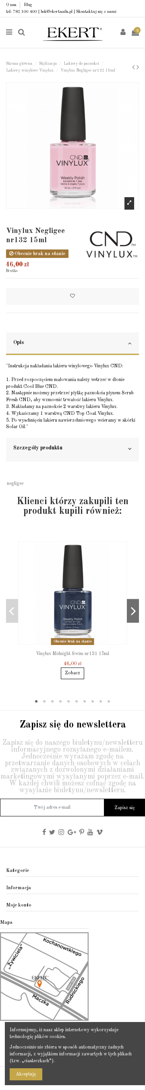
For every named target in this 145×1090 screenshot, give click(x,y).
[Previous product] (134, 67)
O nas (11, 5)
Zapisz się (124, 808)
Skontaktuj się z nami (96, 12)
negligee (15, 483)
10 (109, 702)
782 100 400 (25, 12)
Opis (18, 342)
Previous (12, 611)
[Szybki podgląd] (77, 645)
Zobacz (72, 673)
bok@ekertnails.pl (56, 12)
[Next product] (138, 67)
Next (133, 611)
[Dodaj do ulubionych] (72, 296)
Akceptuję (26, 1074)
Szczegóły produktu (37, 448)
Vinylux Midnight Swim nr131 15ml (72, 653)
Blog (28, 5)
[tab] (72, 344)
